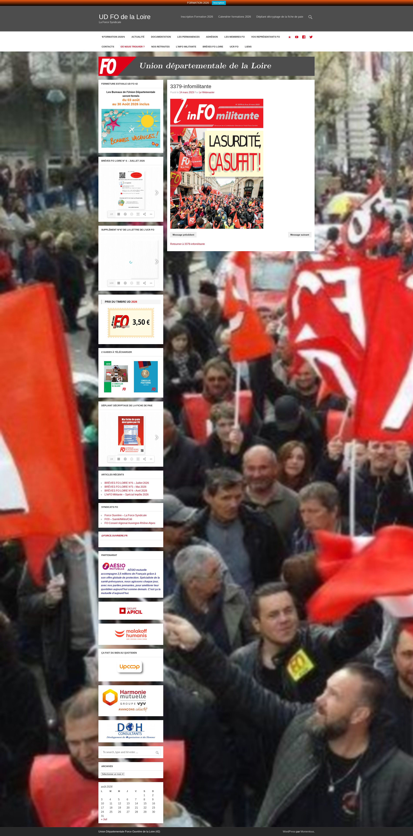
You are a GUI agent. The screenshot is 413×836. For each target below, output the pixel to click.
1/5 (111, 214)
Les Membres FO (234, 37)
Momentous (307, 831)
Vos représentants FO (265, 37)
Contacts (108, 46)
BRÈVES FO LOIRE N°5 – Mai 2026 (125, 486)
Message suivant (299, 234)
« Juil (104, 819)
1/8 (111, 459)
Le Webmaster (206, 92)
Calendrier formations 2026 (234, 16)
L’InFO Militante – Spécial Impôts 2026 (127, 494)
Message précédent (183, 234)
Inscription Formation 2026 (197, 16)
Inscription (218, 3)
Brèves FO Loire (213, 46)
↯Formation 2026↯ (113, 37)
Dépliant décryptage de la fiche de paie (279, 16)
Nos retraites (160, 46)
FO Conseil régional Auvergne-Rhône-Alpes (130, 523)
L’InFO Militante (186, 46)
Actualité (137, 37)
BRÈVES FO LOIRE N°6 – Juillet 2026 (127, 483)
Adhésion (212, 37)
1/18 (111, 283)
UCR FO (234, 46)
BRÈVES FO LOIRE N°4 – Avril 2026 (126, 490)
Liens (248, 46)
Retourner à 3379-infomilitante (187, 244)
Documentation (161, 37)
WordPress (289, 831)
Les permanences (188, 37)
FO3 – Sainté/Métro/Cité (118, 519)
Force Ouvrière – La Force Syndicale (126, 515)
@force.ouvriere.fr (114, 535)
